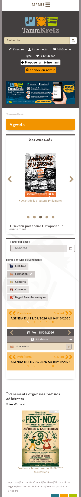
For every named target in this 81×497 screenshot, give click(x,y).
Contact (37, 482)
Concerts (20, 281)
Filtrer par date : (20, 242)
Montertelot (22, 346)
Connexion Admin (42, 70)
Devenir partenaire (27, 226)
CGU (56, 482)
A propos (13, 482)
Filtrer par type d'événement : (24, 260)
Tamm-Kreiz (15, 114)
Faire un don (47, 56)
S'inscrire (18, 49)
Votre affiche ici (15, 404)
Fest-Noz (20, 266)
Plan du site (26, 482)
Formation (21, 274)
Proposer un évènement (42, 62)
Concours (21, 289)
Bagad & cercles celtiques (30, 297)
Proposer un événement (31, 486)
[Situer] (69, 347)
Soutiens (48, 482)
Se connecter (40, 49)
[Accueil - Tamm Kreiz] (40, 23)
